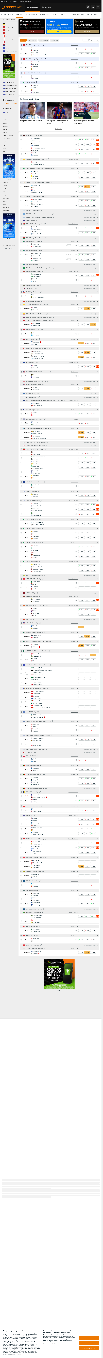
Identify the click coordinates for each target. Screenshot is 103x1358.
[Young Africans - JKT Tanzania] (59, 916)
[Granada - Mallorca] (59, 67)
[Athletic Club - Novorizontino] (59, 254)
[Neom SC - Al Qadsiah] (59, 172)
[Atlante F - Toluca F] (59, 659)
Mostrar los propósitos (88, 1348)
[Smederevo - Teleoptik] (59, 847)
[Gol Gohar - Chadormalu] (59, 472)
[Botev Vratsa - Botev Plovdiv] (59, 275)
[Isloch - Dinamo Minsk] (59, 228)
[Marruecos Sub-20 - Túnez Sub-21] (59, 692)
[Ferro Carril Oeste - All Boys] (59, 205)
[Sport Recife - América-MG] (59, 259)
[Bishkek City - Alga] (59, 583)
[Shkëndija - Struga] (59, 614)
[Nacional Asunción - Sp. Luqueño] (59, 739)
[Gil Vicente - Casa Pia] (59, 769)
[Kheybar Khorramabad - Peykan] (59, 458)
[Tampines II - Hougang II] (59, 866)
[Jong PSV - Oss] (59, 725)
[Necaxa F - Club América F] (59, 655)
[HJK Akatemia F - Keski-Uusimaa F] (59, 404)
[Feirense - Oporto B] (59, 783)
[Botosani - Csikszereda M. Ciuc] (59, 796)
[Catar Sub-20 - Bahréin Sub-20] (59, 683)
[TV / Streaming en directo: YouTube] (76, 228)
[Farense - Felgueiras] (59, 778)
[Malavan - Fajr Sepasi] (59, 462)
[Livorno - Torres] (59, 532)
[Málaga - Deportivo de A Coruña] (59, 53)
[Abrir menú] (98, 7)
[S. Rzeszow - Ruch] (59, 760)
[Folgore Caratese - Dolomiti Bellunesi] (59, 523)
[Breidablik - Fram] (59, 486)
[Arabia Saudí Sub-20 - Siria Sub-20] (59, 678)
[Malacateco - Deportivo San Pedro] (59, 437)
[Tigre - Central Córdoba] (59, 191)
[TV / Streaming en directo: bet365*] (76, 49)
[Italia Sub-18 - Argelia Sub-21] (59, 702)
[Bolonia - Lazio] (59, 86)
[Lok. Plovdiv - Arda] (59, 280)
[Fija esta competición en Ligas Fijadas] (40, 135)
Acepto (89, 1338)
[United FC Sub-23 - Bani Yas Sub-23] (59, 357)
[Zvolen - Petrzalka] (59, 366)
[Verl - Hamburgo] (59, 144)
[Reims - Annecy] (59, 414)
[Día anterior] (83, 40)
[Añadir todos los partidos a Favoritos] (21, 45)
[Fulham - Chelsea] (59, 77)
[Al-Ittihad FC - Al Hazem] (59, 177)
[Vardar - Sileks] (59, 609)
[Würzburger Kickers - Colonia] (59, 149)
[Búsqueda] (88, 7)
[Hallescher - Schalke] (59, 154)
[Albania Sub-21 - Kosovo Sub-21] (59, 697)
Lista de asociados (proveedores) (52, 1343)
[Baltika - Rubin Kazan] (59, 810)
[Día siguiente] (97, 40)
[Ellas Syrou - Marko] (59, 423)
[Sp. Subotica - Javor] (59, 852)
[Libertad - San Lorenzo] (59, 744)
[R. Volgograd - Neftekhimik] (59, 824)
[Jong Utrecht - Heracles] (59, 730)
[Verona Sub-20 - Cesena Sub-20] (59, 565)
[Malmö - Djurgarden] (59, 885)
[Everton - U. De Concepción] (59, 296)
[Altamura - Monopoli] (59, 547)
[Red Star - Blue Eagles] (59, 875)
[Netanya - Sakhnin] (59, 495)
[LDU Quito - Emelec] (59, 343)
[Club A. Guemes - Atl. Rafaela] (59, 200)
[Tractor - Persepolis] (59, 453)
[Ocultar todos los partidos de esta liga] (97, 45)
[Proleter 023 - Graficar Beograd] (59, 843)
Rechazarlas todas (89, 1343)
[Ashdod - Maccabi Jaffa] (59, 504)
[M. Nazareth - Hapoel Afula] (59, 514)
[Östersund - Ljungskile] (59, 894)
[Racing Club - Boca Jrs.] (59, 186)
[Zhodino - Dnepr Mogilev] (59, 232)
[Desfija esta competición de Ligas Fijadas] (43, 45)
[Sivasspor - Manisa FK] (59, 939)
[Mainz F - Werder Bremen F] (59, 163)
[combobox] (90, 40)
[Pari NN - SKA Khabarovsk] (59, 833)
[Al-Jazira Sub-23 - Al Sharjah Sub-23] (59, 352)
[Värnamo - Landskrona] (59, 899)
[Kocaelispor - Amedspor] (59, 930)
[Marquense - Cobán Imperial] (59, 432)
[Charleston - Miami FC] (59, 376)
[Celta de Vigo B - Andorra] (59, 63)
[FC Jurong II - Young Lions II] (59, 861)
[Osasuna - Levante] (59, 49)
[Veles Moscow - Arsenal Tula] (59, 829)
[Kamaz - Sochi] (59, 819)
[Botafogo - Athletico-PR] (59, 245)
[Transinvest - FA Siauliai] (59, 600)
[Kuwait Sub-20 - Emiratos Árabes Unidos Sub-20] (59, 669)
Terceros (18, 1354)
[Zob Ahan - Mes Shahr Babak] (59, 467)
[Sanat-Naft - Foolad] (59, 476)
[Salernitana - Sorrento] (59, 556)
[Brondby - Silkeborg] (59, 334)
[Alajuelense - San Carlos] (59, 324)
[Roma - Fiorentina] (59, 91)
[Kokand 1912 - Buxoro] (59, 952)
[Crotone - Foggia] (59, 551)
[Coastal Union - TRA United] (59, 921)
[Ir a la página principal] (13, 7)
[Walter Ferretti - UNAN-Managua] (59, 716)
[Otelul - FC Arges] (59, 800)
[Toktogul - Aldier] (59, 587)
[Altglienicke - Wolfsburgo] (59, 139)
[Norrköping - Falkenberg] (59, 903)
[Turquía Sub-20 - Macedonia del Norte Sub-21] (59, 706)
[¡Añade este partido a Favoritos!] (21, 49)
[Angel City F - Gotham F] (59, 388)
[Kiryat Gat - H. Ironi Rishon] (59, 509)
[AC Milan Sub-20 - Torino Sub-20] (59, 570)
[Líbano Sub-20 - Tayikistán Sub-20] (59, 673)
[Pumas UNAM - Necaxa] (59, 636)
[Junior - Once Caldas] (59, 308)
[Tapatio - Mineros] (59, 645)
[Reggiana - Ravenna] (59, 537)
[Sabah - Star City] (59, 627)
